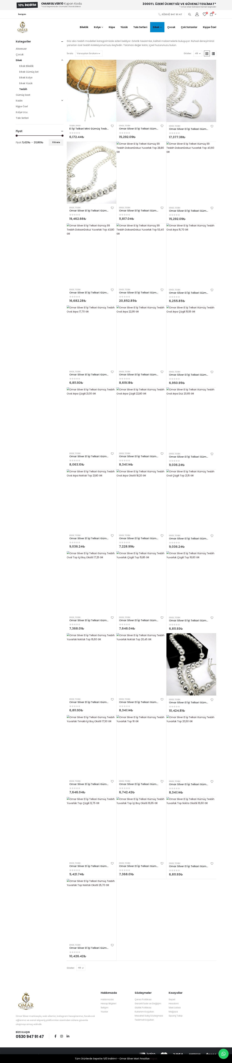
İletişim (22, 14)
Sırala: (70, 53)
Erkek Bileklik (26, 66)
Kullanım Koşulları (144, 1011)
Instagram (61, 1036)
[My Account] (197, 14)
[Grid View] (207, 53)
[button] (223, 1054)
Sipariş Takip (176, 1015)
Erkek (156, 27)
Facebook (55, 1036)
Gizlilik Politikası (143, 1007)
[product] (91, 91)
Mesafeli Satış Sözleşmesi (149, 1015)
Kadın (19, 100)
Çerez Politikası (143, 999)
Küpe (112, 27)
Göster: (188, 53)
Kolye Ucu (21, 112)
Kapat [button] (153, 1058)
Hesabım (174, 1003)
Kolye (97, 27)
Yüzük (124, 27)
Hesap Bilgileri (108, 1003)
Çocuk (171, 27)
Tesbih (72, 125)
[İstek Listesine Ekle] (112, 125)
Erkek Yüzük (25, 83)
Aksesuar (21, 48)
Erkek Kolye (25, 77)
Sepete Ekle (111, 65)
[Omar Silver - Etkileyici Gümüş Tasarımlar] (22, 27)
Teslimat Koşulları (144, 1019)
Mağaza (173, 1011)
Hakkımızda (107, 999)
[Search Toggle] (189, 14)
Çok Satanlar (189, 27)
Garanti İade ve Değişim (148, 1003)
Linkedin (67, 1036)
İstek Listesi (175, 1007)
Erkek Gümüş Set (29, 71)
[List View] (213, 53)
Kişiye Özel (209, 27)
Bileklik (84, 27)
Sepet (172, 999)
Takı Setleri (140, 27)
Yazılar (104, 1011)
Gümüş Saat (23, 95)
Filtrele (56, 142)
